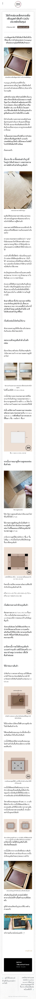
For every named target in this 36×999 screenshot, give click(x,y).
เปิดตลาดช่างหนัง (23, 27)
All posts (23, 966)
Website (18, 966)
